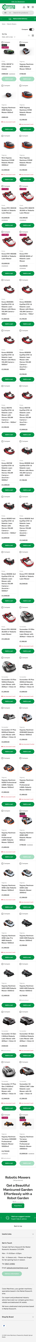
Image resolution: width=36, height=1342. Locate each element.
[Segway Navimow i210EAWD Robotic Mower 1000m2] (27, 717)
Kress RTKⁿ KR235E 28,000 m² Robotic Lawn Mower (9, 631)
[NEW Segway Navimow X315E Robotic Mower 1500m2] (27, 94)
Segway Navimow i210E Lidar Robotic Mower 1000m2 (9, 887)
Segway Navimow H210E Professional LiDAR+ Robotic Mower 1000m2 (8, 837)
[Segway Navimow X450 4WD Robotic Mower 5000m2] (27, 973)
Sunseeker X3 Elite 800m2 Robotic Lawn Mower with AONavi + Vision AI (27, 633)
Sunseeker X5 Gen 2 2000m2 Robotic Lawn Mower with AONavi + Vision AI (27, 1037)
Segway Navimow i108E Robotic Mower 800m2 (8, 110)
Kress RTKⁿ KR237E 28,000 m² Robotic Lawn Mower (27, 210)
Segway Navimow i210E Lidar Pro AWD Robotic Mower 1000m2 (8, 939)
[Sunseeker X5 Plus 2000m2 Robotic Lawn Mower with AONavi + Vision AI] (27, 667)
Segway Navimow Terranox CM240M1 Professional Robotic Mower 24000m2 (26, 1143)
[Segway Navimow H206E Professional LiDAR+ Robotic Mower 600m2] (27, 767)
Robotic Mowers (11, 24)
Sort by (4, 34)
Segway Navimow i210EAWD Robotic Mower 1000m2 (27, 732)
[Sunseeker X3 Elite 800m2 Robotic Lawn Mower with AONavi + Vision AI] (27, 616)
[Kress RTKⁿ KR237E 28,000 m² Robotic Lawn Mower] (27, 195)
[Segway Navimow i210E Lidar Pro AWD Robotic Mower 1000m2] (9, 923)
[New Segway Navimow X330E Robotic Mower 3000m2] (9, 145)
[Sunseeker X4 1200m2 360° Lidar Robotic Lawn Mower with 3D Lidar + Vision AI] (27, 1071)
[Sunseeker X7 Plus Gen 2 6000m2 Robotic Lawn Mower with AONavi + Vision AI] (9, 1071)
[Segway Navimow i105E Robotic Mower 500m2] (27, 51)
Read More (18, 1206)
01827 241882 (10, 1264)
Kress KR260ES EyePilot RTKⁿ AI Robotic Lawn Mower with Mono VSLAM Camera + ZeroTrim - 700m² (27, 308)
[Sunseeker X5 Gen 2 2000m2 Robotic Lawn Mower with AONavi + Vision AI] (27, 1021)
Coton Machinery (11, 1335)
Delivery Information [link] (12, 1274)
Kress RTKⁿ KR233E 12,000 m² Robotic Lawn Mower (9, 210)
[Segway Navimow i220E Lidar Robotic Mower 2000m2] (27, 872)
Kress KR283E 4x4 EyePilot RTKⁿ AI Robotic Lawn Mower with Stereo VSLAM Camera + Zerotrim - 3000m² (27, 526)
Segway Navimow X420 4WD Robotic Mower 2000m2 (27, 938)
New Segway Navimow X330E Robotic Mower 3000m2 (8, 161)
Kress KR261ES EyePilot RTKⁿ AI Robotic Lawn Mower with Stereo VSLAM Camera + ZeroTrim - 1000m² (26, 360)
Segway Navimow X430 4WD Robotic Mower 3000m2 (9, 988)
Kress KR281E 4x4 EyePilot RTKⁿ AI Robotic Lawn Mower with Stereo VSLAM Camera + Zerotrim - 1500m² (9, 525)
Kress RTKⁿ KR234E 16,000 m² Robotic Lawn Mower (27, 576)
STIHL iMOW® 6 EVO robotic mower (7, 66)
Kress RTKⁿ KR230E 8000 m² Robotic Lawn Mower (26, 257)
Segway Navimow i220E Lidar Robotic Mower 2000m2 (26, 889)
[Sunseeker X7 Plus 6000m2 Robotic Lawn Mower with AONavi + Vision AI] (9, 717)
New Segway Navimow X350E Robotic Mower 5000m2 (26, 161)
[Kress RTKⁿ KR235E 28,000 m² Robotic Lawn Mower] (9, 616)
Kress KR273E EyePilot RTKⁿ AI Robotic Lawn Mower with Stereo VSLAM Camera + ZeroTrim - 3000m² (26, 416)
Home (3, 24)
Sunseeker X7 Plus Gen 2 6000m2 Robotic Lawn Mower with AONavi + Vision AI (9, 1089)
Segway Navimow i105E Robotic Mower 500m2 (26, 66)
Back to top (18, 1226)
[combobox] (18, 13)
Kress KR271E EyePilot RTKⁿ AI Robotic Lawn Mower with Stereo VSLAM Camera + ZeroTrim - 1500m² (9, 415)
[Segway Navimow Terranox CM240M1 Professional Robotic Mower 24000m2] (27, 1124)
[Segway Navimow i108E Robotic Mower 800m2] (9, 94)
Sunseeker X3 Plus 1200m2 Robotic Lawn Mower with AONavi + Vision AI (9, 683)
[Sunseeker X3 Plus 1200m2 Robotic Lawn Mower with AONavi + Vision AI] (9, 667)
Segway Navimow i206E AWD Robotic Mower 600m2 (26, 836)
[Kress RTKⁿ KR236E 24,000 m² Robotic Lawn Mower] (9, 241)
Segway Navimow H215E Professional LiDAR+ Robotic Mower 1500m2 (9, 783)
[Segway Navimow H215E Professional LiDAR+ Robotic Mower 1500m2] (9, 767)
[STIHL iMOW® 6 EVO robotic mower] (9, 51)
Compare (25, 29)
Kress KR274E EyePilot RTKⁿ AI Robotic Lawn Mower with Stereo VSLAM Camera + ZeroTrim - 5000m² (8, 471)
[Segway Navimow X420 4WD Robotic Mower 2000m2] (27, 923)
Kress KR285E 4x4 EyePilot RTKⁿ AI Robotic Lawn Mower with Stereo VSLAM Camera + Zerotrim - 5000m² (9, 582)
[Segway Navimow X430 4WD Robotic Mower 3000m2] (9, 973)
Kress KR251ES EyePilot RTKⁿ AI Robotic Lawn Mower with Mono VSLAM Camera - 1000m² (9, 358)
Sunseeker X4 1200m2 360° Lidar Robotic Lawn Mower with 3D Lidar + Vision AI (27, 1089)
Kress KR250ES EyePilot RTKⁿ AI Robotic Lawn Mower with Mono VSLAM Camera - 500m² (9, 308)
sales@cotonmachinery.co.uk (17, 1268)
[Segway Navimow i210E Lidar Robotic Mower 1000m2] (9, 872)
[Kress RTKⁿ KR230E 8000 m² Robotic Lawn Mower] (27, 241)
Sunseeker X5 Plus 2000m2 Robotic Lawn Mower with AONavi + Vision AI (27, 683)
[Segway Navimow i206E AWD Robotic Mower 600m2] (27, 820)
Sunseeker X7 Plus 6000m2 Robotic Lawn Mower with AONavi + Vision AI (9, 733)
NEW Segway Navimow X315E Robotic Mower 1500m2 (26, 111)
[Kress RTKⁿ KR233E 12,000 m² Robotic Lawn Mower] (9, 195)
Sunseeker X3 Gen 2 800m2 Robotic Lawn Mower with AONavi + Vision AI (9, 1037)
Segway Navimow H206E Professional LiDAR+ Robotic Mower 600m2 (26, 785)
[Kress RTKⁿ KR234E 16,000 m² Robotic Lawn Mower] (27, 561)
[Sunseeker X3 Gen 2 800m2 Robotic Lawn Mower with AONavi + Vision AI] (9, 1021)
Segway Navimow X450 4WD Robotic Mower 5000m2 (27, 988)
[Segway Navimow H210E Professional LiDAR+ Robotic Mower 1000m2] (9, 820)
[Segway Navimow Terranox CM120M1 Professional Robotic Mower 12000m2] (9, 1124)
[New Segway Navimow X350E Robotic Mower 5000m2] (27, 145)
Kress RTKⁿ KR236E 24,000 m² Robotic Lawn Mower (9, 256)
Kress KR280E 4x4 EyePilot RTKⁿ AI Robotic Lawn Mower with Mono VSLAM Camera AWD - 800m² (27, 469)
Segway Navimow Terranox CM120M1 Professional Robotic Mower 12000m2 (9, 1141)
